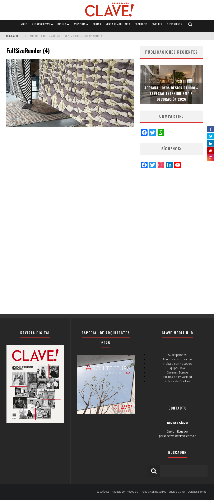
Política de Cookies (177, 381)
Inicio (23, 24)
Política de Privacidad (177, 377)
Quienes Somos (177, 372)
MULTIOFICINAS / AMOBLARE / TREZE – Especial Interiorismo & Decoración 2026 (76, 36)
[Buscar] (190, 24)
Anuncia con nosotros (177, 359)
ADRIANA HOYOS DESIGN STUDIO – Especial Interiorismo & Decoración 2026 (171, 93)
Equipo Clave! (177, 368)
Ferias (97, 24)
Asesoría (79, 24)
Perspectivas (41, 24)
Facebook (141, 24)
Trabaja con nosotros (177, 364)
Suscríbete (174, 24)
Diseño (61, 24)
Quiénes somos (197, 491)
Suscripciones (177, 355)
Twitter (157, 24)
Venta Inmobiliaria (118, 24)
